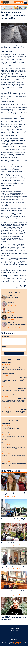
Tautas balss (13, 359)
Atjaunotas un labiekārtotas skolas (13, 567)
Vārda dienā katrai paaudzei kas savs (14, 543)
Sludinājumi (13, 420)
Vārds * (4, 346)
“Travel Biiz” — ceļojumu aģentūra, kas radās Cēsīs (13, 618)
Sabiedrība (11, 21)
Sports (2, 497)
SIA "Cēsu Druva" (17, 642)
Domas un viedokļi (14, 292)
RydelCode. (18, 644)
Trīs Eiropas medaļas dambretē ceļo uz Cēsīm (13, 494)
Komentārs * (5, 336)
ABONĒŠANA (18, 2)
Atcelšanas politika (14, 635)
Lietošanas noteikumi (14, 628)
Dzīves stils (3, 621)
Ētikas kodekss (14, 639)
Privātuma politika (14, 630)
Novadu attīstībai (5, 569)
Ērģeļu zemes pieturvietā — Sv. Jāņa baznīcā (13, 592)
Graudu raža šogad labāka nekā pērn (14, 519)
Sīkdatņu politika (14, 632)
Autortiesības (14, 637)
